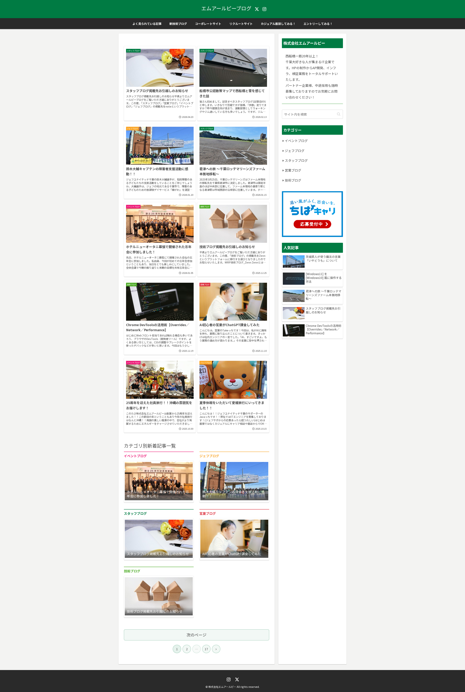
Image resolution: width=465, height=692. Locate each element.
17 (206, 649)
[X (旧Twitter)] (257, 9)
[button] (338, 114)
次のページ (197, 635)
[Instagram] (264, 9)
